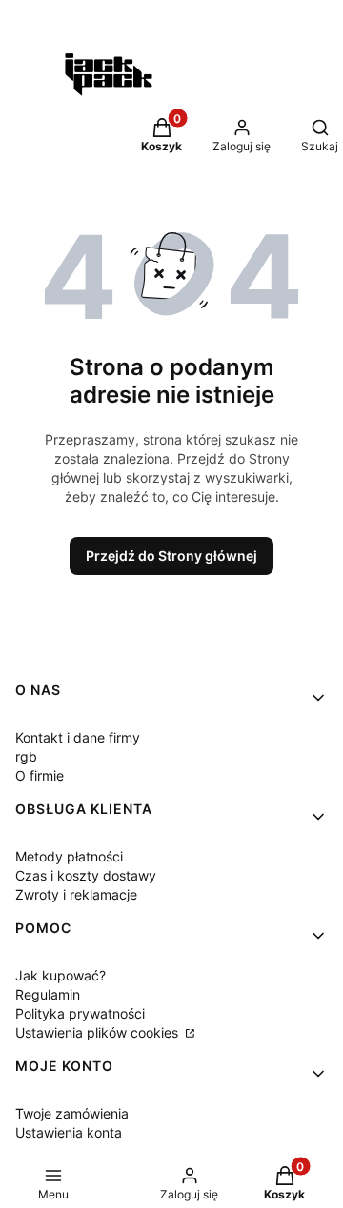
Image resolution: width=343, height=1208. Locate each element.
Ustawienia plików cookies (98, 1032)
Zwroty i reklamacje (76, 894)
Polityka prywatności (80, 1013)
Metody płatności (69, 856)
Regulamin (47, 994)
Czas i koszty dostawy (85, 875)
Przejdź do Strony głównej (171, 555)
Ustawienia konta (68, 1132)
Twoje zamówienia (72, 1113)
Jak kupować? (60, 975)
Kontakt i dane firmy (77, 737)
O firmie (39, 775)
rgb (26, 756)
